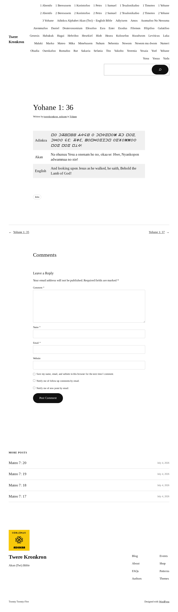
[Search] (160, 70)
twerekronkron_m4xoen (55, 116)
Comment (38, 287)
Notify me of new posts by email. (53, 388)
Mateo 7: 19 (17, 474)
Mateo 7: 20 (17, 463)
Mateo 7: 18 (17, 485)
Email (37, 343)
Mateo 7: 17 (17, 496)
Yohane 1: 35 (21, 232)
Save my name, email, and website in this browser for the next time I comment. (75, 374)
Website (37, 358)
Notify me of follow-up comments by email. (58, 381)
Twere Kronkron (27, 557)
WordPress (164, 601)
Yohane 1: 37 (157, 232)
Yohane (73, 116)
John (37, 197)
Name (37, 327)
